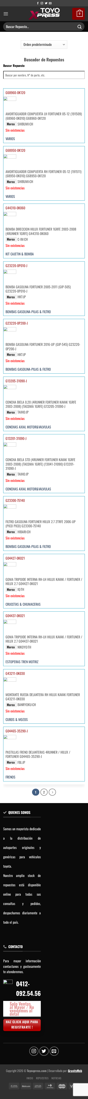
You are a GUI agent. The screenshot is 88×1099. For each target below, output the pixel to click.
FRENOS (10, 777)
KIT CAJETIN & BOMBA (20, 254)
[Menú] (5, 13)
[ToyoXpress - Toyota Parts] (44, 13)
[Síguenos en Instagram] (42, 3)
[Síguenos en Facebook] (38, 3)
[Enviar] (79, 26)
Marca (11, 124)
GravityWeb (75, 1070)
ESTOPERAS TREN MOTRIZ (22, 661)
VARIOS (10, 138)
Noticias (56, 1078)
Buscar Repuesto (14, 66)
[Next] (52, 792)
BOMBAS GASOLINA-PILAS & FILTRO (28, 311)
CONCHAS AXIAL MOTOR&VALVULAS (28, 426)
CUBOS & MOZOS (17, 719)
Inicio (29, 1078)
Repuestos (42, 1078)
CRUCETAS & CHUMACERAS (23, 604)
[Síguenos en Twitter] (46, 3)
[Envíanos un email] (50, 3)
